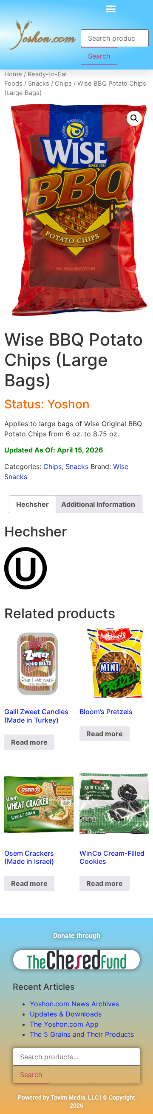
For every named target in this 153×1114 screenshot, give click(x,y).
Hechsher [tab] (32, 504)
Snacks (38, 83)
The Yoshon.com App (64, 1024)
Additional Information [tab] (98, 504)
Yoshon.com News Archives (74, 1004)
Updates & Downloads (66, 1014)
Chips (63, 83)
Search (99, 56)
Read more (29, 742)
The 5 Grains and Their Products (82, 1034)
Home (13, 74)
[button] (110, 8)
